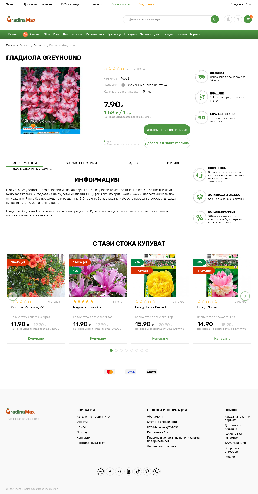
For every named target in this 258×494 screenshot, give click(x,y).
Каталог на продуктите (93, 416)
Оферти (34, 34)
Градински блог (241, 4)
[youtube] (128, 471)
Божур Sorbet (207, 307)
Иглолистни (95, 34)
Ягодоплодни (150, 34)
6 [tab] (136, 350)
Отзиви (174, 163)
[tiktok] (138, 471)
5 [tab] (131, 350)
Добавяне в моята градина (167, 143)
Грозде (168, 34)
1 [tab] (111, 350)
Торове (195, 34)
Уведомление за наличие (167, 130)
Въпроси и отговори (232, 449)
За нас (10, 4)
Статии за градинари (162, 421)
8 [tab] (146, 350)
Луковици (114, 34)
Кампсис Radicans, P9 (27, 307)
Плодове (130, 34)
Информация (25, 163)
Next (245, 296)
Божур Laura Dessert (150, 307)
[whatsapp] (156, 471)
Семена (181, 34)
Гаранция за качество (233, 435)
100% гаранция (71, 4)
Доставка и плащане (38, 4)
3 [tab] (121, 350)
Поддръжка (146, 4)
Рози (56, 34)
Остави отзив (120, 4)
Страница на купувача (162, 427)
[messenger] (101, 471)
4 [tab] (126, 350)
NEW (47, 34)
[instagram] (119, 471)
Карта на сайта (157, 432)
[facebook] (110, 471)
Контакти (96, 4)
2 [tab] (116, 350)
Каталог (14, 34)
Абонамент (155, 416)
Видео (132, 163)
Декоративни (73, 34)
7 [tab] (141, 350)
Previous (13, 296)
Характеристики (81, 163)
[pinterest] (147, 471)
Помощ (82, 432)
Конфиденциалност (91, 443)
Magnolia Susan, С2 (87, 307)
